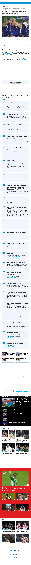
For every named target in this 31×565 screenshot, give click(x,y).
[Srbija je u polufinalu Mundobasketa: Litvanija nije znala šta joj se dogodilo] (4, 354)
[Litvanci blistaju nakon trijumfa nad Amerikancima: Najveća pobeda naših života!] (22, 447)
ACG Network (19, 553)
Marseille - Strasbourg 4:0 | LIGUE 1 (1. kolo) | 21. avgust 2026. (21, 501)
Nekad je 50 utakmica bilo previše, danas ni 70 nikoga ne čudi (17, 418)
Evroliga (17, 542)
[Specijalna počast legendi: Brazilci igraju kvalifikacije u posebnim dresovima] (8, 538)
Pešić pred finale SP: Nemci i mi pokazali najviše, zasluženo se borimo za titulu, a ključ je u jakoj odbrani (10, 359)
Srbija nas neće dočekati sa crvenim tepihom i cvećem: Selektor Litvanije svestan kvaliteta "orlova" (21, 440)
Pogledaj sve (26, 396)
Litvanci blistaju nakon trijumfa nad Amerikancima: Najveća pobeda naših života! (21, 454)
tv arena (12, 560)
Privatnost (26, 553)
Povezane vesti (5, 350)
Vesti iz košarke (5, 6)
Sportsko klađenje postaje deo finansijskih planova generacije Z (17, 413)
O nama (23, 553)
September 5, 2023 (10, 202)
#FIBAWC (26, 58)
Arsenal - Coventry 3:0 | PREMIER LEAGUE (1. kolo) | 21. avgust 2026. (8, 501)
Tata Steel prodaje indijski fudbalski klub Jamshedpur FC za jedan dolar (17, 410)
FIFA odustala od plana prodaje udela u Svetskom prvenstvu (17, 422)
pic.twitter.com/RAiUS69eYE (10, 337)
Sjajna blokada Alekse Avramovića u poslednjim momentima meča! (21, 512)
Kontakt (20, 554)
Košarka (8, 376)
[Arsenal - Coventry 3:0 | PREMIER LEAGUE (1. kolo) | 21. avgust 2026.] (8, 496)
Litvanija (26, 376)
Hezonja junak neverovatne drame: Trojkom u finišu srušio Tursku (21, 532)
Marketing (16, 554)
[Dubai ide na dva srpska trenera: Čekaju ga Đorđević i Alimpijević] (8, 525)
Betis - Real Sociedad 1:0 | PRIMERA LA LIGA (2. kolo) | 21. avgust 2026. (15, 489)
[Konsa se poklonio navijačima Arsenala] (8, 507)
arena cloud (10, 553)
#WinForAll (3, 59)
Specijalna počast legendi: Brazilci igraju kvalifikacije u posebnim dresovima (8, 544)
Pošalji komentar (22, 391)
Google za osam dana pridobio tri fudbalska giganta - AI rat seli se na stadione (22, 400)
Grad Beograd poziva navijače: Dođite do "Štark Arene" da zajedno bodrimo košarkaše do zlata (24, 359)
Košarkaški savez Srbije (14, 376)
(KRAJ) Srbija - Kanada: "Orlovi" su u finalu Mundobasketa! (8, 440)
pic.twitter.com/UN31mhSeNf (15, 256)
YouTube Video (5, 470)
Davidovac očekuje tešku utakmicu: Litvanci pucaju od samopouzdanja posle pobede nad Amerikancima (8, 454)
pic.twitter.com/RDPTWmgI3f (11, 346)
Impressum (14, 553)
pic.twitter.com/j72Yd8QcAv (10, 201)
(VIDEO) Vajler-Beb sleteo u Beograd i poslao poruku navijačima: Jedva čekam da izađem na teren (22, 545)
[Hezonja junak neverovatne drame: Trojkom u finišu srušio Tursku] (22, 525)
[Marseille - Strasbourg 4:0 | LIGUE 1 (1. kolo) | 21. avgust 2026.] (22, 496)
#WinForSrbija (8, 256)
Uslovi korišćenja (12, 554)
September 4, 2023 (23, 59)
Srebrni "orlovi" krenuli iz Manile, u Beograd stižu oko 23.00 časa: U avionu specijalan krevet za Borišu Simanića (24, 353)
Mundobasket (21, 376)
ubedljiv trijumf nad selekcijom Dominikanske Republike (12, 62)
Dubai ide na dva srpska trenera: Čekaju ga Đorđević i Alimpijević (8, 532)
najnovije (4, 553)
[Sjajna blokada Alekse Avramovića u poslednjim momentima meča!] (22, 507)
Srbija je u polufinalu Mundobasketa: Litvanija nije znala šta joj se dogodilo (10, 353)
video (7, 553)
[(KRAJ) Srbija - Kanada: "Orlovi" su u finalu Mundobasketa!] (8, 434)
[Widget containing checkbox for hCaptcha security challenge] (9, 390)
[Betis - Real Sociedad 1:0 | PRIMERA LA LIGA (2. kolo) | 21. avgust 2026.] (15, 478)
